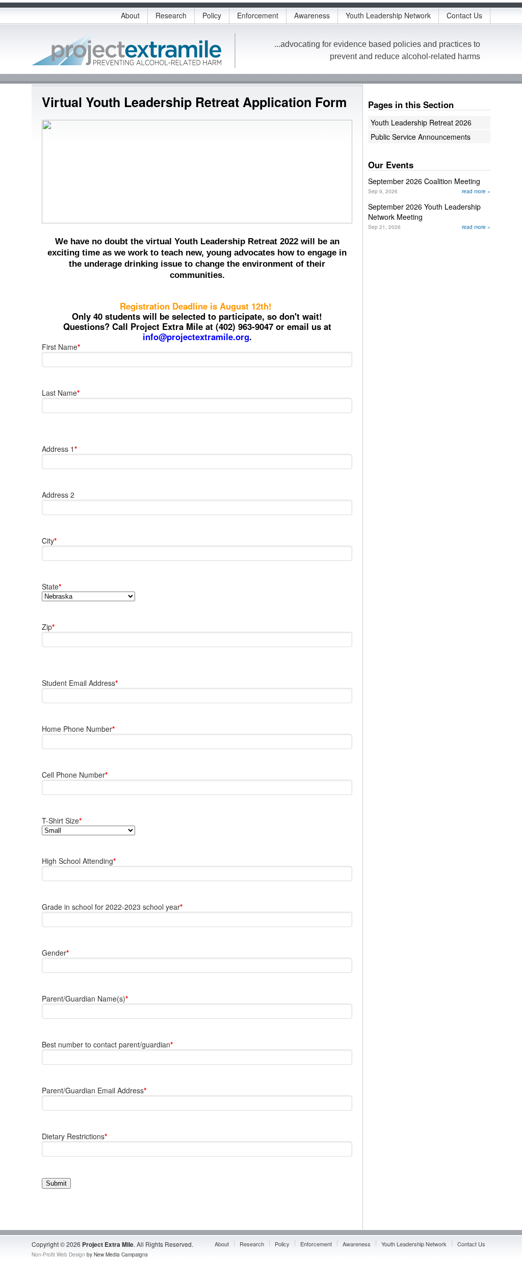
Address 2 (58, 495)
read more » (476, 191)
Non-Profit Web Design (58, 1254)
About (130, 15)
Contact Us (464, 15)
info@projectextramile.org (196, 336)
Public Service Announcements (421, 137)
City (49, 540)
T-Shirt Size (62, 820)
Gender (55, 952)
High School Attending (79, 861)
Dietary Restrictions (74, 1136)
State (51, 586)
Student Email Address (80, 683)
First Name (61, 347)
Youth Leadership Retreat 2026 (421, 122)
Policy (211, 15)
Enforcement (257, 15)
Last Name (61, 393)
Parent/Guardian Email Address (94, 1090)
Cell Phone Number (75, 775)
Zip (48, 627)
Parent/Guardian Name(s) (85, 998)
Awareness (312, 15)
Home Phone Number (78, 729)
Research (171, 15)
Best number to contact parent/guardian (107, 1044)
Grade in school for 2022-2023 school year (112, 907)
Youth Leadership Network (388, 15)
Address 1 (59, 449)
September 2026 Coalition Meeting (424, 181)
